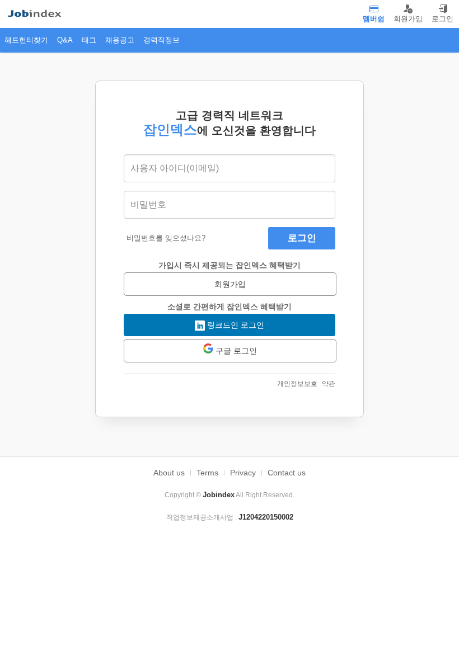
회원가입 (230, 284)
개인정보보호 (297, 384)
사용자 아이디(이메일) (174, 168)
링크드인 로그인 (234, 324)
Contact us (287, 472)
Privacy (243, 472)
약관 (328, 384)
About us (169, 472)
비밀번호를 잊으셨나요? (166, 238)
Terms (207, 472)
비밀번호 (148, 204)
